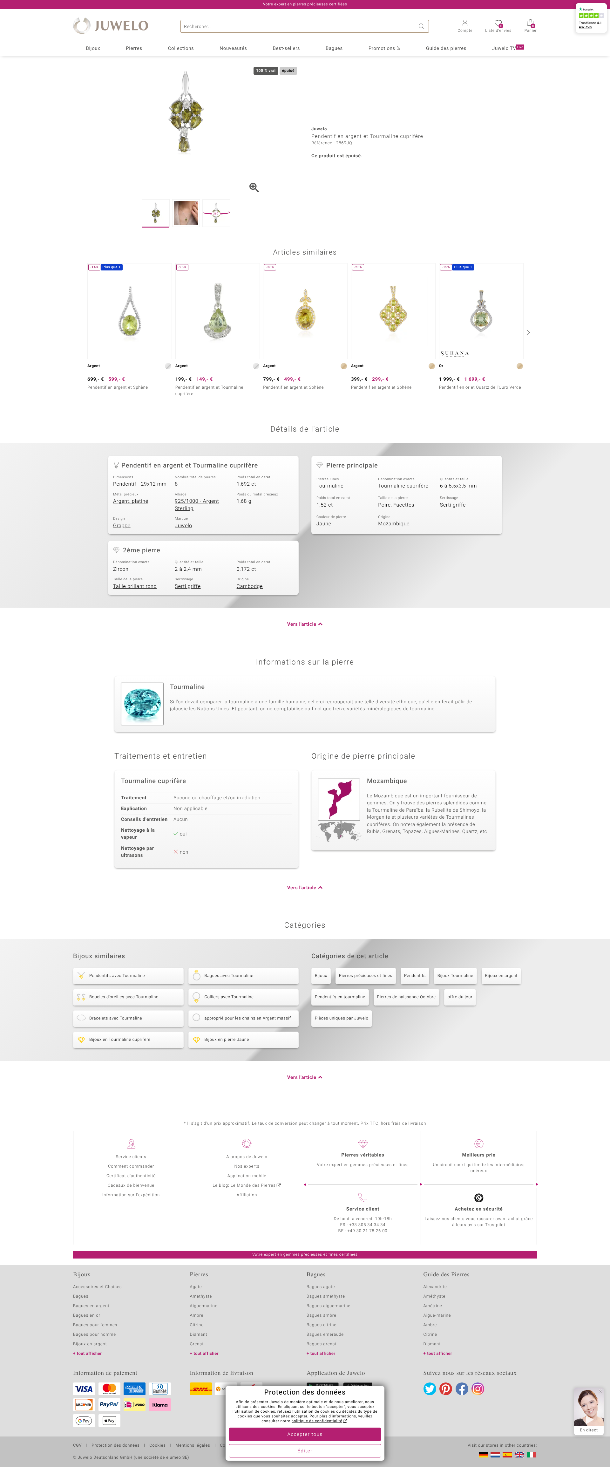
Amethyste (201, 1296)
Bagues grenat (322, 1344)
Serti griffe (453, 505)
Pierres (134, 48)
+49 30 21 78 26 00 (368, 1231)
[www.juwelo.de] (483, 1454)
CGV (77, 1446)
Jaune (323, 524)
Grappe (122, 525)
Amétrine (433, 1306)
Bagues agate (321, 1287)
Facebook (462, 1388)
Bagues (334, 48)
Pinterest (445, 1388)
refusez (284, 1412)
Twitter (430, 1388)
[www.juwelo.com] (519, 1454)
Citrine (197, 1325)
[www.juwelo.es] (507, 1454)
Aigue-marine (204, 1306)
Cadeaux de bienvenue (131, 1186)
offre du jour (460, 997)
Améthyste (435, 1296)
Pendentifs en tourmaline (340, 997)
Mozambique (394, 524)
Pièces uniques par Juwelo (342, 1018)
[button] (465, 27)
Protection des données (115, 1446)
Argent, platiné (130, 501)
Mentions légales (192, 1446)
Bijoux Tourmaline (455, 976)
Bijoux (93, 48)
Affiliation (247, 1195)
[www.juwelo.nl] (495, 1454)
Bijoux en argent (501, 976)
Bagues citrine (321, 1325)
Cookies (157, 1446)
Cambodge (250, 586)
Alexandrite (435, 1287)
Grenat (197, 1344)
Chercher (423, 26)
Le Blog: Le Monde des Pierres (244, 1186)
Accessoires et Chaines (97, 1287)
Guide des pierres (446, 48)
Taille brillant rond (135, 586)
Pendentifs (415, 976)
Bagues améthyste (326, 1296)
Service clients (131, 1157)
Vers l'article (301, 624)
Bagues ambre (321, 1316)
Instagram (477, 1388)
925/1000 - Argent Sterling (197, 504)
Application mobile (247, 1176)
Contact (228, 1446)
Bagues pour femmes (95, 1325)
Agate (196, 1287)
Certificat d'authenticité (131, 1176)
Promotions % (384, 48)
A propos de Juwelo (246, 1157)
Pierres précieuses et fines (365, 976)
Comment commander (131, 1166)
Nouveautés (233, 48)
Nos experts (246, 1166)
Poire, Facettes (396, 505)
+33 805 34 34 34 (367, 1225)
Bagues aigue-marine (328, 1306)
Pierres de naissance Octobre (406, 997)
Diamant (198, 1335)
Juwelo (183, 525)
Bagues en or (86, 1316)
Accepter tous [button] (304, 1434)
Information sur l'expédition (131, 1195)
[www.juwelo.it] (531, 1454)
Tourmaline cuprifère (403, 486)
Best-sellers (286, 48)
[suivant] (527, 332)
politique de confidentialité (316, 1421)
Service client (362, 1209)
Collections (181, 48)
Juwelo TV (507, 48)
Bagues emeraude (325, 1335)
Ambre (197, 1316)
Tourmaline (329, 486)
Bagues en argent (91, 1306)
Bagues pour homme (94, 1335)
